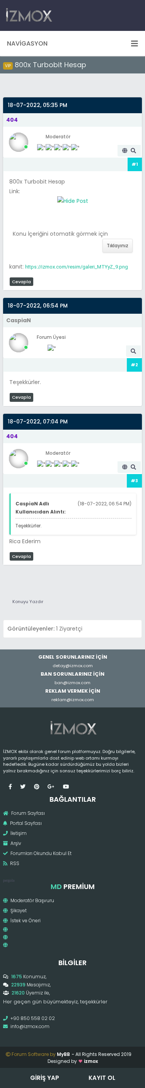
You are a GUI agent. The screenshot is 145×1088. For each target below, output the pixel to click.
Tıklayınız (117, 245)
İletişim (18, 833)
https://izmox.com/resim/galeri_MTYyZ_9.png (76, 267)
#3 (134, 481)
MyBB (63, 1054)
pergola (8, 880)
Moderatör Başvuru (31, 900)
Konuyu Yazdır (27, 601)
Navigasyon (27, 43)
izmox (91, 1061)
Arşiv (15, 843)
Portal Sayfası (25, 823)
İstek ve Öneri (25, 920)
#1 (134, 164)
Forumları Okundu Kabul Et (40, 853)
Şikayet (18, 910)
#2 (134, 365)
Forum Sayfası (27, 813)
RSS (14, 863)
